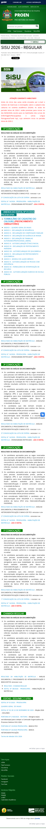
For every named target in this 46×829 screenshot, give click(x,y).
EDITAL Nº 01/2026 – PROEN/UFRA (13, 702)
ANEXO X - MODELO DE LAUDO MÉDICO (18, 259)
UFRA (9, 31)
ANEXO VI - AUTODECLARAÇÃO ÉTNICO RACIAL (21, 243)
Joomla (37, 818)
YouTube (4, 784)
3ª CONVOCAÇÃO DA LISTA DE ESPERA (15, 433)
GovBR (4, 2)
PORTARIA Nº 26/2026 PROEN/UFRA (14, 730)
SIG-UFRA (36, 31)
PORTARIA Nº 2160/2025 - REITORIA (14, 717)
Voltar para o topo (38, 748)
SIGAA (3, 793)
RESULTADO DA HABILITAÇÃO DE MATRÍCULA (18, 188)
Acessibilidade (12, 7)
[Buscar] (37, 26)
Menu (35, 42)
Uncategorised (21, 38)
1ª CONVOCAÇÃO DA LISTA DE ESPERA (15, 599)
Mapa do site (34, 7)
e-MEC (3, 798)
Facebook (4, 779)
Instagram (4, 782)
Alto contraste (23, 7)
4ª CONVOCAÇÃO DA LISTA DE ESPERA (15, 350)
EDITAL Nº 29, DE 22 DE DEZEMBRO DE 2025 (17, 710)
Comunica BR (17, 2)
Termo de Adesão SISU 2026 (11, 736)
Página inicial (5, 36)
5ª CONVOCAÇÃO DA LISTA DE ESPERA (15, 197)
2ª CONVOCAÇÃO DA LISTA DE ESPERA (15, 516)
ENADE (3, 795)
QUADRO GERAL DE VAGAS (11, 706)
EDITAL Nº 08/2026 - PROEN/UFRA (17, 689)
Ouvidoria (28, 31)
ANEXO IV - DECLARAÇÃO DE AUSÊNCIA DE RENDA (22, 236)
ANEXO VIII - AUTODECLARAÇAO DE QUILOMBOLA (22, 251)
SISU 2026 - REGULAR (21, 47)
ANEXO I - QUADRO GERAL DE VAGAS (17, 227)
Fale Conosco (17, 31)
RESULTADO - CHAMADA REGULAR (15, 686)
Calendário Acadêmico (8, 800)
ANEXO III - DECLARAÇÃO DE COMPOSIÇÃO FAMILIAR (23, 233)
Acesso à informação (33, 2)
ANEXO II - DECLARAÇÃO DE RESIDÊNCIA (19, 230)
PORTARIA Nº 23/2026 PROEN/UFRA (14, 726)
